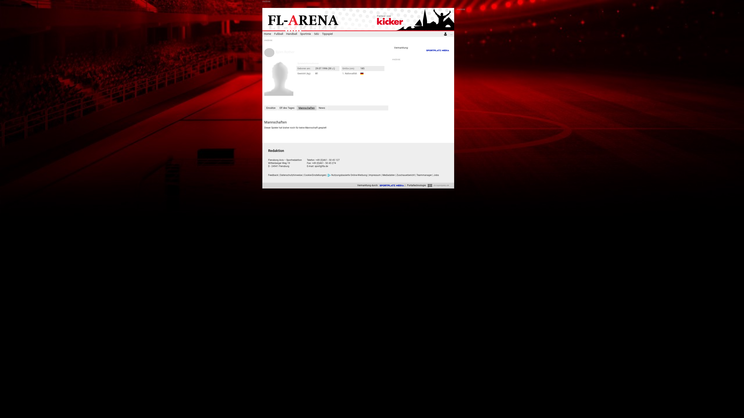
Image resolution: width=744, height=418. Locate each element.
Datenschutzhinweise (291, 175)
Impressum (375, 175)
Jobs (436, 175)
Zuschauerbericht (406, 175)
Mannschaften (307, 107)
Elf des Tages (287, 107)
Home (267, 34)
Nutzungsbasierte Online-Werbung (349, 175)
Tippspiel (327, 34)
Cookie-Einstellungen (315, 175)
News (322, 107)
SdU (316, 34)
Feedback (273, 175)
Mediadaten (388, 175)
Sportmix (305, 34)
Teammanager (424, 175)
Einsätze (271, 107)
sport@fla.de (321, 166)
